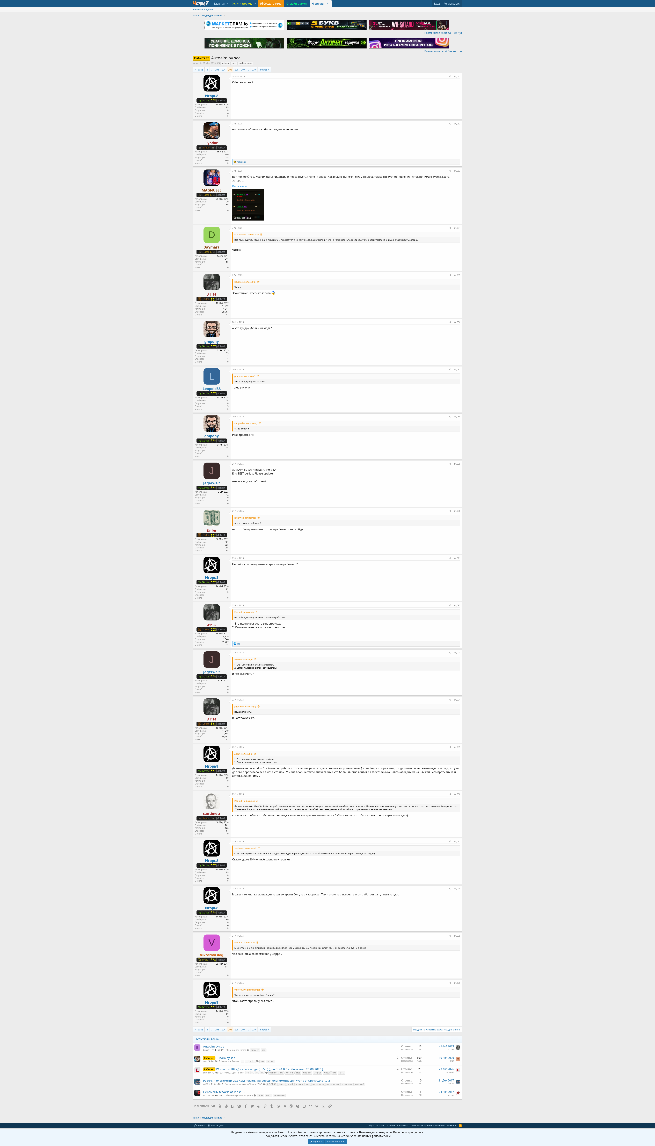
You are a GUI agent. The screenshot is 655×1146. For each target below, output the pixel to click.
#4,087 (457, 369)
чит (334, 1072)
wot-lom (289, 1072)
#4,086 (457, 322)
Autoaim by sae (213, 1046)
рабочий (359, 1084)
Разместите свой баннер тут (443, 33)
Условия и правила (397, 1125)
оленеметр (318, 1084)
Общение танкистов (236, 1050)
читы (341, 1072)
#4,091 (457, 558)
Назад (199, 69)
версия (299, 1084)
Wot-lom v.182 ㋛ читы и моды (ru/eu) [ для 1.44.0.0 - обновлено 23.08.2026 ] (269, 1069)
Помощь (452, 1125)
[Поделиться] (450, 77)
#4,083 (457, 170)
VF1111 (206, 1095)
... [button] (211, 69)
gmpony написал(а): (245, 376)
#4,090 (457, 511)
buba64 (206, 1050)
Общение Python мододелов (239, 1095)
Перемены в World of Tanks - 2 (224, 1092)
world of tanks (245, 63)
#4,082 (457, 123)
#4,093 (457, 652)
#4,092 (457, 605)
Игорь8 (211, 95)
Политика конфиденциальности (427, 1125)
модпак (317, 1072)
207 (243, 69)
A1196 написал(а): (243, 659)
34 (250, 1061)
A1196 (451, 1049)
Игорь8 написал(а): (244, 612)
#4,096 (457, 794)
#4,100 (457, 982)
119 (262, 1072)
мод (298, 1072)
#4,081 (457, 76)
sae (234, 63)
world (290, 1084)
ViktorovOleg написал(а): (247, 989)
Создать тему (272, 3)
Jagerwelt (211, 483)
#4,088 (457, 416)
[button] (227, 3)
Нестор (450, 1095)
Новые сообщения (203, 9)
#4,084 (457, 228)
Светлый (200, 1125)
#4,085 (457, 275)
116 (247, 1072)
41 (227, 314)
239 (254, 69)
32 (242, 1061)
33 (246, 1061)
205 (230, 69)
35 (254, 1061)
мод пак (307, 1072)
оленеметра (332, 1084)
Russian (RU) (216, 1125)
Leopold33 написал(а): (246, 423)
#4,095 (457, 747)
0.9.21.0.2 (271, 1084)
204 (223, 69)
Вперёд (263, 69)
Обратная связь (376, 1125)
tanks (282, 1084)
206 (236, 69)
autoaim (225, 63)
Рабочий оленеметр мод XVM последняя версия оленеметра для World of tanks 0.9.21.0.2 (266, 1081)
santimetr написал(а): (245, 848)
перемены (279, 1095)
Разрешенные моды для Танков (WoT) (243, 1084)
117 (252, 1072)
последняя (347, 1084)
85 (227, 550)
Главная (219, 3)
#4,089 (457, 463)
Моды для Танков (230, 1061)
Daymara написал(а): (245, 281)
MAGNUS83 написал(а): (246, 234)
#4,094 (457, 699)
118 (257, 1072)
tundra (270, 1061)
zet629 (206, 1084)
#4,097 (457, 841)
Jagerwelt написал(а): (245, 517)
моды (327, 1072)
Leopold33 (212, 388)
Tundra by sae (225, 1058)
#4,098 (457, 888)
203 (217, 69)
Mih (452, 1060)
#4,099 (457, 935)
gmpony (211, 341)
